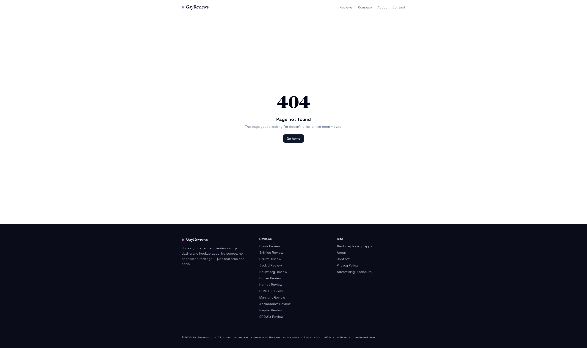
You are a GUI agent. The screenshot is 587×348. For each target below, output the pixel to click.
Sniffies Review (271, 252)
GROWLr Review (271, 317)
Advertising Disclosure (354, 272)
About (382, 7)
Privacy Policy (347, 265)
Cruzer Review (270, 278)
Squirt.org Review (273, 272)
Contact (399, 7)
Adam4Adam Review (275, 304)
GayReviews (197, 7)
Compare (365, 7)
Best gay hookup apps (354, 246)
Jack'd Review (270, 265)
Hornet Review (270, 285)
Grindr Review (269, 246)
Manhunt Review (272, 297)
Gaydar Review (270, 310)
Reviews (346, 7)
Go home (293, 138)
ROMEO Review (271, 291)
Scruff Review (270, 259)
